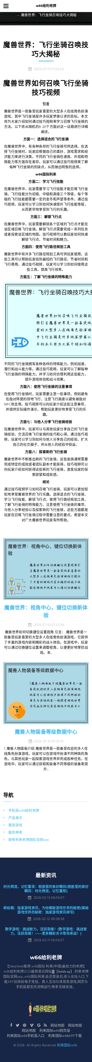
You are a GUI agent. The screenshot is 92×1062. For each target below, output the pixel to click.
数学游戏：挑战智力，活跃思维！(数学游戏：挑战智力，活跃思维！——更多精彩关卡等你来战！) (46, 931)
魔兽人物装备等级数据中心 (46, 732)
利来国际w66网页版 (54, 1031)
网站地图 (57, 1026)
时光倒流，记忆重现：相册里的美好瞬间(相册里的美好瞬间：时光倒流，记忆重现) (46, 889)
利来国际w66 (67, 1045)
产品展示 (15, 818)
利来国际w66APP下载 (65, 1036)
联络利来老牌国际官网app (28, 840)
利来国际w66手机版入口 (26, 1036)
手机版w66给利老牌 (23, 811)
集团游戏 (15, 825)
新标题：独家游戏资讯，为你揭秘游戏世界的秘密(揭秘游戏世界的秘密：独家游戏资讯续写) (46, 910)
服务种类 (15, 832)
